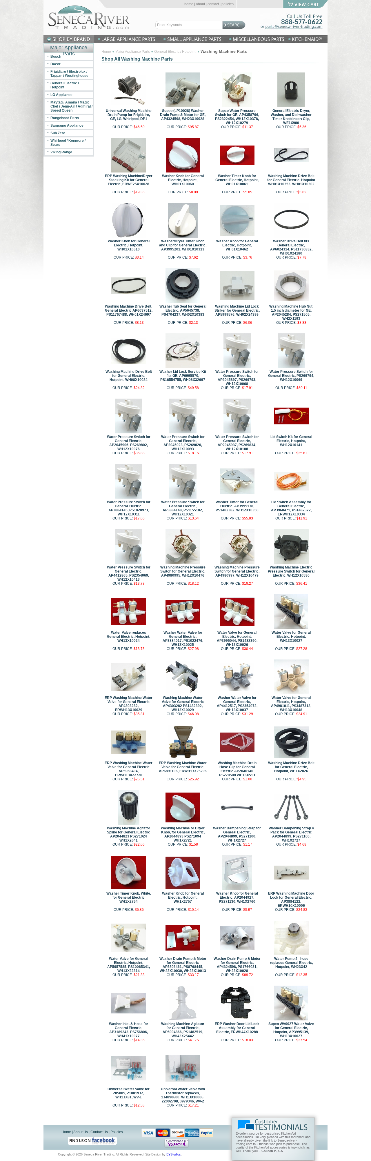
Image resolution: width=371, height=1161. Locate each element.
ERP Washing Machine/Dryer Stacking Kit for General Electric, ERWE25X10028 (128, 180)
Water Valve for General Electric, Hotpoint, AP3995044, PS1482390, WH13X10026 (237, 639)
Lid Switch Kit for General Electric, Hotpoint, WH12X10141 (291, 441)
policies (227, 4)
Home (106, 52)
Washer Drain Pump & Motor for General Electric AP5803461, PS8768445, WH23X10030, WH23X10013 (182, 965)
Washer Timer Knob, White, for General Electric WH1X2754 (128, 897)
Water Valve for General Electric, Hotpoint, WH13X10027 (291, 637)
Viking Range (61, 152)
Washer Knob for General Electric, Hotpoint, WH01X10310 (129, 245)
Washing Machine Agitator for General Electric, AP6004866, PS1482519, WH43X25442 (182, 1030)
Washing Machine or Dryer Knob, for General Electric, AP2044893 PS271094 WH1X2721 (183, 834)
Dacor (55, 64)
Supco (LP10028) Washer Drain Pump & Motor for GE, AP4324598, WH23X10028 (182, 115)
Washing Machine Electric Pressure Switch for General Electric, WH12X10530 (291, 571)
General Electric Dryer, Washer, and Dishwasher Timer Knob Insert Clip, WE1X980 (291, 117)
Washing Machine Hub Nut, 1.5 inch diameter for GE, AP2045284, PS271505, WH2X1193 (291, 312)
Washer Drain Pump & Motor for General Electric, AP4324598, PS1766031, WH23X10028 (237, 965)
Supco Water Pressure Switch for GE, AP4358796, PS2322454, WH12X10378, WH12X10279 (237, 117)
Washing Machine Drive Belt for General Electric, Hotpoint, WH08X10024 (129, 376)
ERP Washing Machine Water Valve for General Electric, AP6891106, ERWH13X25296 (183, 767)
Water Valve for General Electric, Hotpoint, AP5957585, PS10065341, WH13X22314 (128, 965)
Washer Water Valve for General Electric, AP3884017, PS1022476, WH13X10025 (183, 639)
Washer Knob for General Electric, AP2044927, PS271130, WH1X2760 (237, 897)
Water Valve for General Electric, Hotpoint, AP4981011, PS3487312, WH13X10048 (291, 704)
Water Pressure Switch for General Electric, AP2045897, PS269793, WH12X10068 (237, 378)
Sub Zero (57, 133)
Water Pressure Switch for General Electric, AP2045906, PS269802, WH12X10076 (128, 443)
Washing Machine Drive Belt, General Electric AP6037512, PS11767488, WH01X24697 (128, 310)
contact (213, 4)
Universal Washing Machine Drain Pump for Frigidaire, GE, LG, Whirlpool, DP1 (129, 115)
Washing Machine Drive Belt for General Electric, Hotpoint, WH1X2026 (291, 767)
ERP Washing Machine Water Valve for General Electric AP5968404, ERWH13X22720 (128, 769)
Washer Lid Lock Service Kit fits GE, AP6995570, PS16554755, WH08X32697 (182, 376)
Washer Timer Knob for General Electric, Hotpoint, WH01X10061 (237, 180)
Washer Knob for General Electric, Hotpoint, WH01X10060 (183, 180)
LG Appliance (61, 95)
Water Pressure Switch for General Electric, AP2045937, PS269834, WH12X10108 (237, 443)
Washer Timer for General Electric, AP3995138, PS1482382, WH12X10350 (237, 506)
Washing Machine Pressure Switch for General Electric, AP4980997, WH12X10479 (237, 571)
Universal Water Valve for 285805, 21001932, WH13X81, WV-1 (129, 1093)
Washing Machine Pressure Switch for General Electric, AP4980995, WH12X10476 (182, 571)
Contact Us (99, 1132)
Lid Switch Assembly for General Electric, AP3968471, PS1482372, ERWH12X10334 (291, 508)
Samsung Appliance (66, 125)
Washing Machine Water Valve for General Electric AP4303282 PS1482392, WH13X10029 (183, 704)
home (188, 4)
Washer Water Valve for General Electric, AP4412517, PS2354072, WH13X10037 (237, 704)
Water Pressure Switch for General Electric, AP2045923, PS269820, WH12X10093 (183, 443)
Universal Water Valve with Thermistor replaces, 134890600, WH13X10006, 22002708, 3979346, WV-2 (183, 1095)
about (200, 4)
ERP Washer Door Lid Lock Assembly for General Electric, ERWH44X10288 (237, 1028)
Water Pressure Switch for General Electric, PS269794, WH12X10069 (291, 376)
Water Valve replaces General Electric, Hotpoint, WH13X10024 (128, 637)
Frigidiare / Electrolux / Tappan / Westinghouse (69, 74)
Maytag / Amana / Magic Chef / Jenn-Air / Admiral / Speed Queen (71, 106)
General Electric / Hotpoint (175, 52)
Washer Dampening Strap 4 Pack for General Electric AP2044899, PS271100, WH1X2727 (291, 834)
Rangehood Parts (64, 118)
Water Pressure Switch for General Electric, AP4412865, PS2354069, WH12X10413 (128, 573)
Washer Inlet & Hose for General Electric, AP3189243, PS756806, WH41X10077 (128, 1030)
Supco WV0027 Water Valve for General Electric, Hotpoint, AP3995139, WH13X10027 (291, 1030)
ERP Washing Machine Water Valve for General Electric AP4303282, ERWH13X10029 (128, 704)
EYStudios (173, 1154)
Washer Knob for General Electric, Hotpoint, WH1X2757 (183, 897)
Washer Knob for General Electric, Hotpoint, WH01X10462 (237, 245)
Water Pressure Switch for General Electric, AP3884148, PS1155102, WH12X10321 (183, 508)
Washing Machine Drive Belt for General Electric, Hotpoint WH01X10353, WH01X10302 (291, 180)
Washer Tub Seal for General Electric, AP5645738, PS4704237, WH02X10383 (182, 310)
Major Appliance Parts (132, 52)
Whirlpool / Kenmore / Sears (68, 143)
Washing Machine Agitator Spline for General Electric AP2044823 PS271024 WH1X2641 (128, 834)
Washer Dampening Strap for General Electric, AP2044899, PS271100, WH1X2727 (237, 834)
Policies (116, 1132)
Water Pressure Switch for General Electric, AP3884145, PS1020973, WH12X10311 (128, 508)
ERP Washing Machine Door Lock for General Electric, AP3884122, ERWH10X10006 (291, 899)
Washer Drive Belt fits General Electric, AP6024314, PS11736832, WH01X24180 (291, 247)
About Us (80, 1132)
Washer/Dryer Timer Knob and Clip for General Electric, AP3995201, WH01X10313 (182, 245)
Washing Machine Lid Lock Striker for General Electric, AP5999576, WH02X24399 (237, 310)
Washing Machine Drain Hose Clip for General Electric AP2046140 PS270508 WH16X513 (237, 769)
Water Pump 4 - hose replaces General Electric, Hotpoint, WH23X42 (291, 963)
